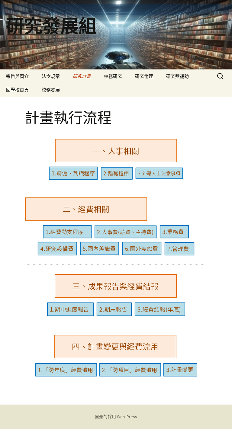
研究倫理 (144, 76)
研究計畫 (82, 76)
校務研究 (113, 76)
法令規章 (51, 76)
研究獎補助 (177, 76)
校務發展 (51, 90)
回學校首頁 (17, 90)
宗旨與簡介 (17, 76)
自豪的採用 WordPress (116, 416)
